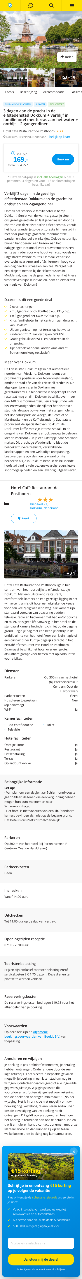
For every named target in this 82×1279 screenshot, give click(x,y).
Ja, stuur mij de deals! (41, 1259)
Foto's (9, 92)
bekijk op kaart (59, 137)
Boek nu (63, 159)
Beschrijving (28, 92)
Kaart (25, 518)
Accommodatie (54, 92)
